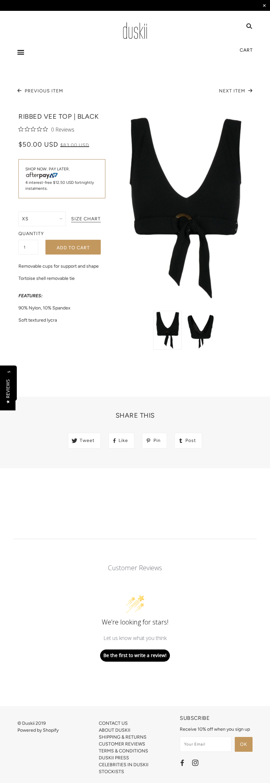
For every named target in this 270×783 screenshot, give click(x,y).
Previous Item (43, 91)
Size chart (86, 219)
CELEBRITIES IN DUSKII (123, 765)
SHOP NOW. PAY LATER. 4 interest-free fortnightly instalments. (59, 179)
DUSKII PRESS (114, 758)
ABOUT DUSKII (114, 730)
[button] (7, 391)
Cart (246, 50)
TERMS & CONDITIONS (123, 751)
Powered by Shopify (38, 730)
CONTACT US (113, 723)
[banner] (135, 30)
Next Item (233, 91)
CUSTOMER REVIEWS (122, 744)
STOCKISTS (111, 771)
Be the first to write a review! (135, 655)
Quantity (28, 233)
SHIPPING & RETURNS (123, 737)
